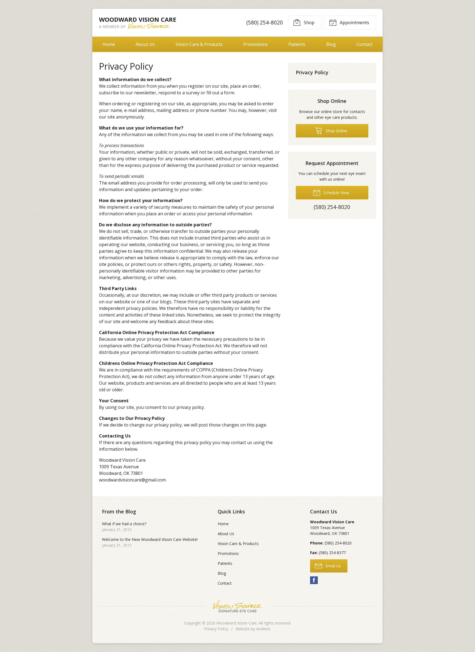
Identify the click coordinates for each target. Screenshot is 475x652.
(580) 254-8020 (264, 22)
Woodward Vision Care (236, 623)
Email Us (332, 565)
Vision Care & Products (199, 44)
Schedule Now (335, 192)
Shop (308, 23)
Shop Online (336, 130)
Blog (331, 44)
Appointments (354, 23)
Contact (364, 44)
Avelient (263, 628)
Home (109, 44)
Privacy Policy (312, 72)
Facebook (314, 580)
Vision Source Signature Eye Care (237, 605)
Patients (296, 44)
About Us (145, 44)
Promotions (255, 44)
